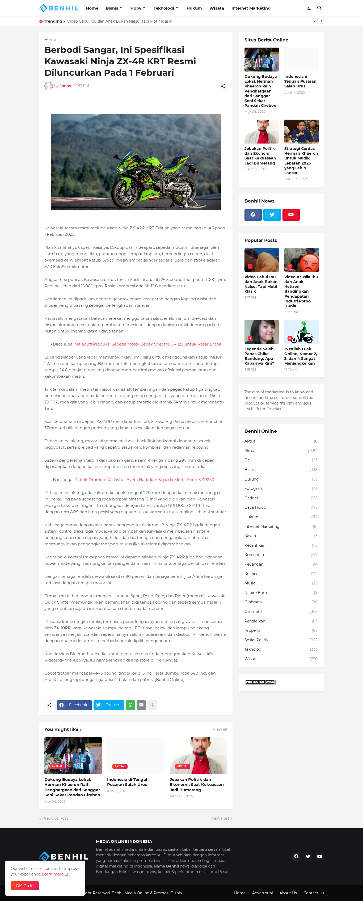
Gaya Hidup (281, 507)
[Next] (321, 21)
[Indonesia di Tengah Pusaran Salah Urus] (301, 59)
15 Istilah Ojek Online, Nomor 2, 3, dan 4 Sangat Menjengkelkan (300, 356)
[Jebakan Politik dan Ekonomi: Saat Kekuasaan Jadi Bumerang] (261, 132)
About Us (288, 893)
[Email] (141, 705)
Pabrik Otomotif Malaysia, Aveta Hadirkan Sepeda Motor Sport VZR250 (144, 479)
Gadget (281, 498)
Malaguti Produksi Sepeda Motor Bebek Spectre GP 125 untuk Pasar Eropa (147, 344)
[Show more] (152, 705)
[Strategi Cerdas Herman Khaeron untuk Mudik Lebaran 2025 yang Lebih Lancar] (301, 132)
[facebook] (253, 215)
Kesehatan (281, 554)
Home (92, 8)
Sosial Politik (281, 640)
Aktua (281, 441)
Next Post (220, 818)
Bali (281, 460)
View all (220, 729)
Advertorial (262, 893)
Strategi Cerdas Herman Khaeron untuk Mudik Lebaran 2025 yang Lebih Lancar (301, 160)
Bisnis (112, 8)
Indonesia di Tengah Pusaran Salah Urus (128, 782)
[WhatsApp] (130, 705)
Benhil (118, 893)
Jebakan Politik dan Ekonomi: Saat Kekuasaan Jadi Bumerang (197, 784)
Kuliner (281, 573)
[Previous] (315, 21)
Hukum (194, 8)
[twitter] (272, 215)
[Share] (223, 86)
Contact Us (313, 893)
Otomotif (281, 611)
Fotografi (281, 488)
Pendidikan (281, 621)
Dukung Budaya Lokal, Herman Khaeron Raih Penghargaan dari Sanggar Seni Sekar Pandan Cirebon (72, 787)
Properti (281, 630)
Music (281, 583)
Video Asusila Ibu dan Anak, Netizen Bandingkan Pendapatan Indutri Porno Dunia (301, 291)
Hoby (135, 8)
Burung (281, 479)
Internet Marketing (251, 8)
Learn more (53, 874)
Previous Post (55, 818)
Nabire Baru (281, 592)
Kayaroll (281, 535)
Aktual (281, 450)
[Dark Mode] (309, 8)
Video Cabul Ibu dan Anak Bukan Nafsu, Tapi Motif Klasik (261, 284)
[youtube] (291, 215)
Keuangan (281, 564)
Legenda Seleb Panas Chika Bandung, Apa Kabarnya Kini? (120, 21)
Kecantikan (281, 545)
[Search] (319, 8)
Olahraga (281, 602)
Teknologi (164, 8)
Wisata (216, 8)
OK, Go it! (25, 885)
